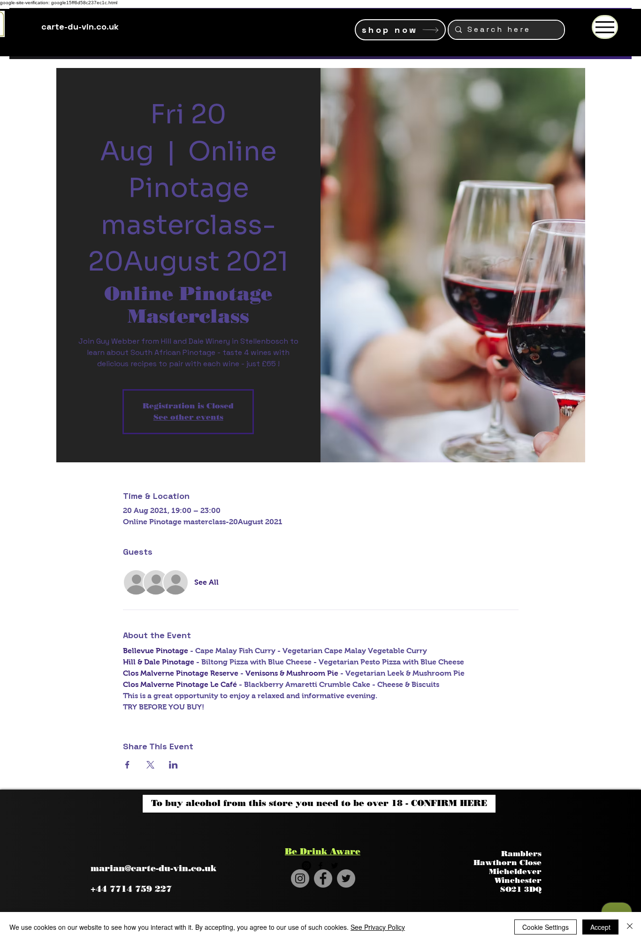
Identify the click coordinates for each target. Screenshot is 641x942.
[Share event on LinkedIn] (173, 765)
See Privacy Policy (378, 927)
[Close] (629, 926)
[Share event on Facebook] (127, 765)
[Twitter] (346, 878)
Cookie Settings (545, 927)
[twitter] (334, 865)
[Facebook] (323, 878)
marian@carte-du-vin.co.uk (153, 868)
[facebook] (320, 865)
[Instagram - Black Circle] (306, 865)
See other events (188, 417)
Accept (600, 927)
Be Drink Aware (322, 851)
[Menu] (605, 27)
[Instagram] (300, 878)
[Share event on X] (150, 765)
